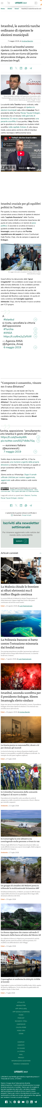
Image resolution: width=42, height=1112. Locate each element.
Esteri (3, 606)
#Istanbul (9, 319)
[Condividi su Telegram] (31, 68)
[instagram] (27, 1102)
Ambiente (4, 806)
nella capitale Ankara (17, 127)
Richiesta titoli (21, 1021)
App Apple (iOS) (21, 1009)
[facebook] (6, 1102)
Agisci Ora (21, 1030)
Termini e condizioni (21, 1064)
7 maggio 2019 (12, 451)
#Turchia (8, 329)
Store (11, 3)
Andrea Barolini (27, 41)
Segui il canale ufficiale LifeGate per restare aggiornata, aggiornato (18, 477)
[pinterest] (14, 1102)
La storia (21, 1051)
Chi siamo (21, 1048)
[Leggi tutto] (39, 553)
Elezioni (27, 495)
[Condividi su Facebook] (11, 68)
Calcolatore (21, 1027)
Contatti (21, 1045)
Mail (21, 1055)
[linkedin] (31, 1102)
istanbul (20, 498)
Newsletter (21, 1005)
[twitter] (10, 1102)
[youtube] (23, 1102)
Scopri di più (26, 515)
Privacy (21, 1058)
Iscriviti (19, 541)
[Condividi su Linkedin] (21, 68)
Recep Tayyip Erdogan (30, 113)
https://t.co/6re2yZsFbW (18, 336)
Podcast (21, 1018)
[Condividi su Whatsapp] (26, 68)
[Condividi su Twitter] (16, 68)
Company (21, 1042)
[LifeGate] (21, 2)
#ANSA (8, 333)
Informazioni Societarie (21, 1061)
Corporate (21, 1024)
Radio (21, 1015)
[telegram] (35, 1102)
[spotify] (19, 1102)
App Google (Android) (21, 1012)
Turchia (33, 495)
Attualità (21, 1002)
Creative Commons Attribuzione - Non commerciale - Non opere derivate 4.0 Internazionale (20, 490)
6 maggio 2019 (12, 347)
